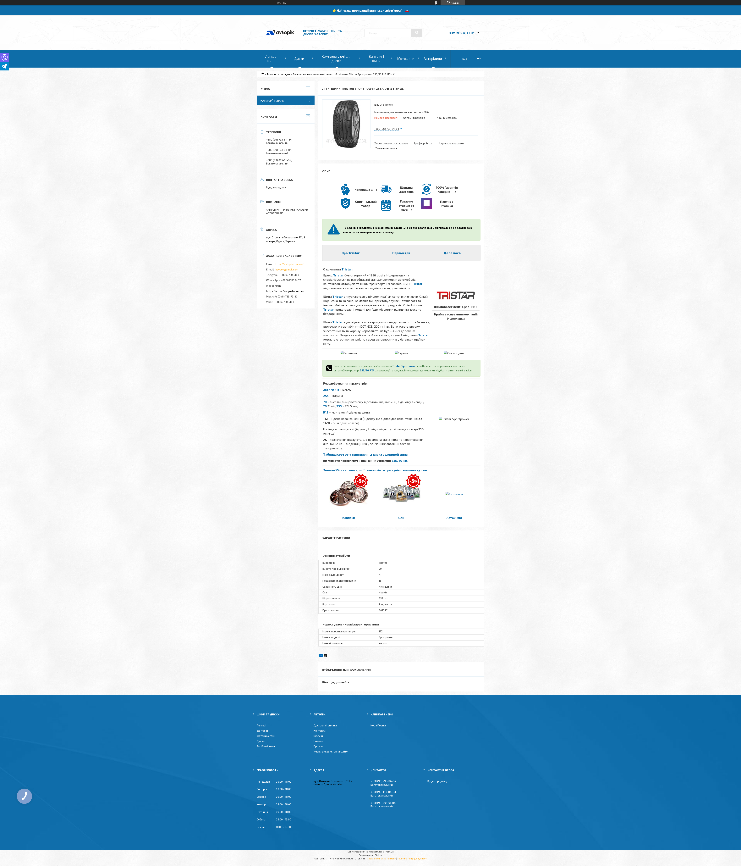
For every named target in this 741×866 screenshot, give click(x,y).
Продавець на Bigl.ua (370, 855)
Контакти (320, 730)
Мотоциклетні (266, 735)
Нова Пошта (378, 725)
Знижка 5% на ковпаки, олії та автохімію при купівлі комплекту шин (375, 470)
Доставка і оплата (325, 725)
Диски (299, 58)
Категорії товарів (272, 100)
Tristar (347, 269)
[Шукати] (416, 33)
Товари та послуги (278, 74)
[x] (325, 656)
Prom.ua (389, 851)
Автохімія (454, 517)
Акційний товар (266, 746)
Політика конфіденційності (412, 858)
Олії (401, 517)
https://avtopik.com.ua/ (289, 264)
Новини (318, 741)
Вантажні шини (376, 58)
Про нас (318, 746)
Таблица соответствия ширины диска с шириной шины (365, 454)
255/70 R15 (367, 370)
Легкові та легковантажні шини (312, 74)
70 (325, 402)
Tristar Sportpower (404, 366)
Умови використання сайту (331, 751)
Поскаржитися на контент (381, 858)
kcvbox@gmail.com (287, 269)
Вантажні (262, 730)
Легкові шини (271, 58)
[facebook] (321, 656)
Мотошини (405, 58)
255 (326, 395)
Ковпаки (348, 517)
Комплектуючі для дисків (336, 58)
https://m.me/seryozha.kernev (285, 291)
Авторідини (433, 58)
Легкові (261, 725)
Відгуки (318, 735)
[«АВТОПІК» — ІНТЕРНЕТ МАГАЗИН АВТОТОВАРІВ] (280, 39)
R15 (325, 412)
